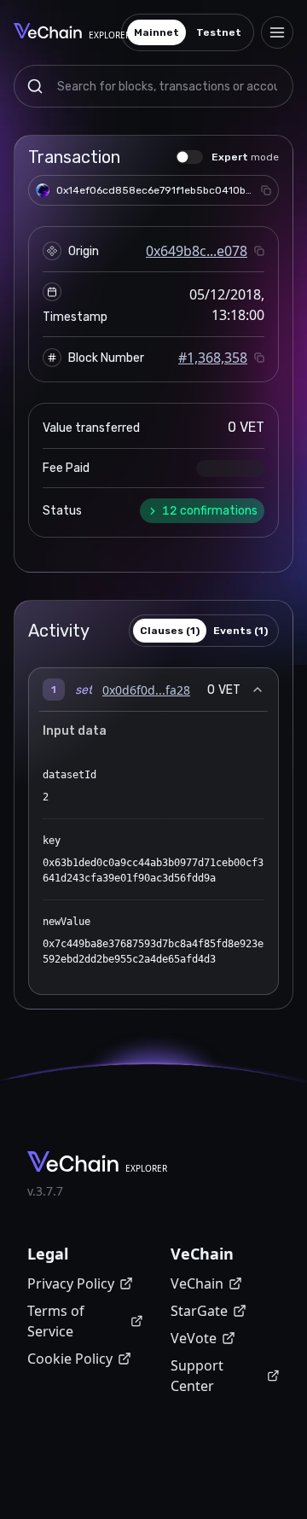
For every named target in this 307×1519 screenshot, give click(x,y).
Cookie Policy (70, 1358)
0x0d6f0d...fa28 (146, 690)
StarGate (199, 1310)
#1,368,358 (212, 357)
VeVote (194, 1338)
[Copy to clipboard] (266, 190)
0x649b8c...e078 (196, 251)
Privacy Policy (70, 1283)
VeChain (197, 1283)
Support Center (197, 1375)
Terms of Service (55, 1321)
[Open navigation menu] (277, 32)
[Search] (34, 86)
